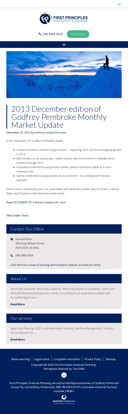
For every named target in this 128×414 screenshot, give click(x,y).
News (25, 215)
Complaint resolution (67, 359)
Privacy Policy (92, 359)
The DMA (78, 369)
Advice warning (20, 359)
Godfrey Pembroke (64, 18)
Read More (17, 304)
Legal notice (41, 359)
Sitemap (111, 359)
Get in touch (78, 34)
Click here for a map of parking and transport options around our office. (55, 265)
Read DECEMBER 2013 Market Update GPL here (36, 202)
